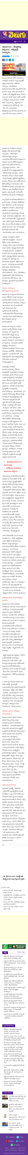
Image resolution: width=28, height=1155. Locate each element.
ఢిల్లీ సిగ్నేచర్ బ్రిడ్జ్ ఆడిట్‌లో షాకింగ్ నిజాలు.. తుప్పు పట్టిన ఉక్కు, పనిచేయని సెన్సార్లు (14, 1003)
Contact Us (13, 1148)
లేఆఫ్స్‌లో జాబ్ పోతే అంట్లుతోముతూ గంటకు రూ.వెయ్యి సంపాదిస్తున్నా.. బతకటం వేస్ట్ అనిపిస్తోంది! (13, 983)
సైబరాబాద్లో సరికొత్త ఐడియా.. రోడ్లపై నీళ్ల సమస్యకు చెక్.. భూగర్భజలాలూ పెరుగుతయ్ (13, 1072)
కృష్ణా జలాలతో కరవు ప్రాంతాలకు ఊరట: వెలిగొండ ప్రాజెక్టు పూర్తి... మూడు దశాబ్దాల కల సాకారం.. (15, 963)
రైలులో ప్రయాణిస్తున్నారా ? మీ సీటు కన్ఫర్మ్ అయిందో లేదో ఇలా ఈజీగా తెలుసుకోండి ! (13, 970)
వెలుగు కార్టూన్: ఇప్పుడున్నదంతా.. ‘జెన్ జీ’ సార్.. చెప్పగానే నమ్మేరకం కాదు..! (17, 1117)
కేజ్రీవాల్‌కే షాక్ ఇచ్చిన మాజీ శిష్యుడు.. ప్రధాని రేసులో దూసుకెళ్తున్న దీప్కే (13, 957)
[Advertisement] (14, 15)
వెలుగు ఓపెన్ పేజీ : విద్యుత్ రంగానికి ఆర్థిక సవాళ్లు (13, 908)
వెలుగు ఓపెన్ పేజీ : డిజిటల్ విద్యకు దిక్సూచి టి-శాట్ (13, 891)
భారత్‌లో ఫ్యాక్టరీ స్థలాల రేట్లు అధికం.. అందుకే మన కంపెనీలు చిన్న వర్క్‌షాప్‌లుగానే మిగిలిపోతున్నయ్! (13, 996)
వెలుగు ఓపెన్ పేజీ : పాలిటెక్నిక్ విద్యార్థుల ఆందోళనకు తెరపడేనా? (14, 903)
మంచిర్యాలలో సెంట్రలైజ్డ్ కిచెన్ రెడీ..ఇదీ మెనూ (14, 1066)
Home (6, 1148)
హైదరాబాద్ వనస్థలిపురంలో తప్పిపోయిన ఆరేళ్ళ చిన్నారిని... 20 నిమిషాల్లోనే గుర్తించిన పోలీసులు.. (14, 1010)
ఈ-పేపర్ (19, 41)
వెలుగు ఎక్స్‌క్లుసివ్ (6, 56)
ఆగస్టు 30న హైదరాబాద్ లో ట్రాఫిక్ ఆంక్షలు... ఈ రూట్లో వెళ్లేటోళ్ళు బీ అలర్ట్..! (14, 1055)
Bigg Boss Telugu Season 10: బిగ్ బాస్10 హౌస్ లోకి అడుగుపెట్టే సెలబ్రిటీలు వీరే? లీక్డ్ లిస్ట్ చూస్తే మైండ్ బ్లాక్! (14, 1038)
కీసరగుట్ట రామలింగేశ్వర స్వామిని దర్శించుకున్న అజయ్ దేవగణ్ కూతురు (14, 1044)
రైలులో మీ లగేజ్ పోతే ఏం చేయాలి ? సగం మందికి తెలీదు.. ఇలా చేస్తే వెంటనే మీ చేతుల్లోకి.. (16, 1108)
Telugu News (21, 1150)
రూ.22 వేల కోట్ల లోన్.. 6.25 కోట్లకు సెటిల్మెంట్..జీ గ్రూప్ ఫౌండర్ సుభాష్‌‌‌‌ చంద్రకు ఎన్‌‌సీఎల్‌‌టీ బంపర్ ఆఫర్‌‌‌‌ (13, 1049)
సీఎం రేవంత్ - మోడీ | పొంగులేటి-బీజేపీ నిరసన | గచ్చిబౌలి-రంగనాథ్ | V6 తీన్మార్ (16, 1126)
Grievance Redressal (11, 1150)
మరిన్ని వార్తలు (21, 952)
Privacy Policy (21, 1148)
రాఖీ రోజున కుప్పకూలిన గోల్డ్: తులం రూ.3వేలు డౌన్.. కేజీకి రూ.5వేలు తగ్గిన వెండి (14, 1061)
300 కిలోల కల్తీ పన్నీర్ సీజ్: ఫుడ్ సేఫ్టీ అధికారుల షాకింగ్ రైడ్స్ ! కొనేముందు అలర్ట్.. (17, 1098)
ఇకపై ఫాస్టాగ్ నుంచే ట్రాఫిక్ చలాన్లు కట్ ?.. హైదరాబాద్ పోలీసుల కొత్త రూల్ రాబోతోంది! (14, 1016)
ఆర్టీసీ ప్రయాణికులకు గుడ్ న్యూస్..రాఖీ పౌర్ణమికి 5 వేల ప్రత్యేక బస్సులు (14, 1078)
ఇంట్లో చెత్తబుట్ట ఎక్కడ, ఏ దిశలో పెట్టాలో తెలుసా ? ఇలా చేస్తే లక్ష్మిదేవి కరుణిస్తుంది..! (14, 990)
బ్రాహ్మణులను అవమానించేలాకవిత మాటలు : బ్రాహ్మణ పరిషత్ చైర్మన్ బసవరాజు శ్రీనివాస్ (13, 1083)
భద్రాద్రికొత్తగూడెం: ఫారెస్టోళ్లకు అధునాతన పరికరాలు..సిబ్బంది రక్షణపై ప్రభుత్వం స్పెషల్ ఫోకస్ (14, 897)
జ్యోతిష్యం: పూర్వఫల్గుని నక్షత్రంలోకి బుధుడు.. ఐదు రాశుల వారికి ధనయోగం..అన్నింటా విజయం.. (13, 1031)
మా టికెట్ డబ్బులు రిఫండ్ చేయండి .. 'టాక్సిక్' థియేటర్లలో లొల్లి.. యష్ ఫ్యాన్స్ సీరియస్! (14, 976)
